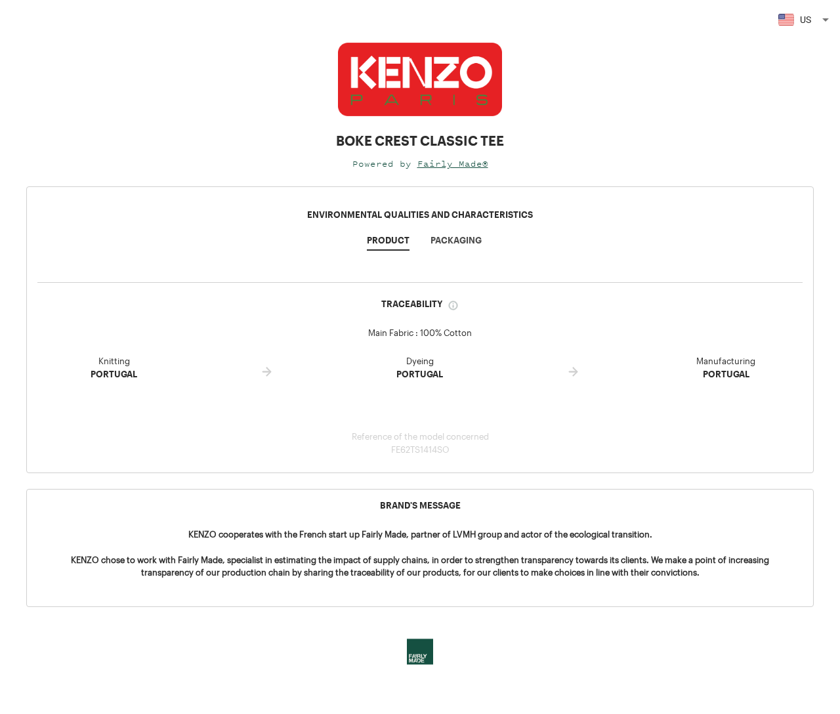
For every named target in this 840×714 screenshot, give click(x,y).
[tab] (388, 244)
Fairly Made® (452, 163)
